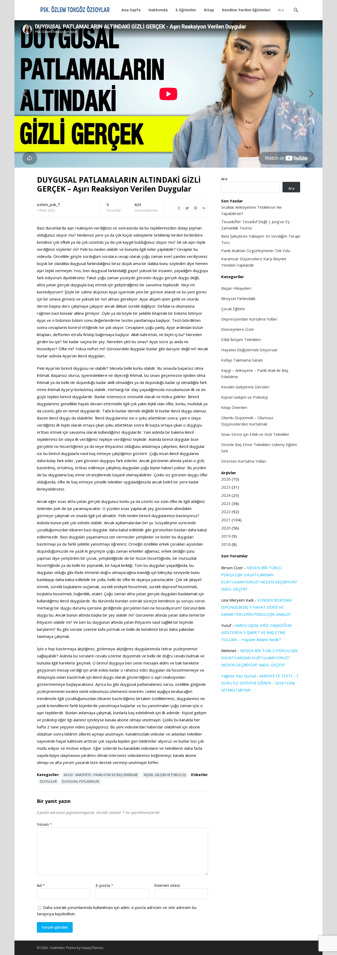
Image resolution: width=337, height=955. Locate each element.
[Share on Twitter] (187, 208)
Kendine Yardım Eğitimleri (246, 9)
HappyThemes (92, 948)
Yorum (44, 824)
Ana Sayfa (131, 9)
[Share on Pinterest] (195, 208)
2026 (226, 479)
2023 (226, 503)
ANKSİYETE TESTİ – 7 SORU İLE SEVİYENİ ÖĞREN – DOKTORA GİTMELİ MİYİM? (260, 683)
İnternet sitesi (167, 885)
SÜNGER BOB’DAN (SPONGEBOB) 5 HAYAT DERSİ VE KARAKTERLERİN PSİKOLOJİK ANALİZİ (256, 607)
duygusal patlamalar (80, 781)
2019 (226, 536)
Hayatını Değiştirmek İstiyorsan (249, 349)
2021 (226, 519)
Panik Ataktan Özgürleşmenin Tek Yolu (255, 250)
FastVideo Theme (63, 948)
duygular (48, 781)
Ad (41, 885)
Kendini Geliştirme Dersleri (245, 386)
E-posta (104, 885)
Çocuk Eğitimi (233, 308)
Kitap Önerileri (234, 407)
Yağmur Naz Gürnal (238, 675)
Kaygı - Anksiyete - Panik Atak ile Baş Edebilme (101, 775)
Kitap (209, 9)
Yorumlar (114, 208)
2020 (226, 528)
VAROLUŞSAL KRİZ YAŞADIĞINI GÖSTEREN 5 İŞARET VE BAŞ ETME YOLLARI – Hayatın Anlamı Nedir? (256, 632)
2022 (226, 511)
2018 (226, 544)
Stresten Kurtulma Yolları (243, 461)
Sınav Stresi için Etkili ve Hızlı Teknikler (255, 434)
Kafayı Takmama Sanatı (242, 360)
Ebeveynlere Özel (237, 329)
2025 (226, 487)
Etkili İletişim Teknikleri (241, 339)
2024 (226, 495)
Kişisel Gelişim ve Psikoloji (165, 775)
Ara (224, 178)
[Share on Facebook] (178, 208)
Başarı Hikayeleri (236, 288)
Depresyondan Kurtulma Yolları (249, 319)
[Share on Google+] (204, 208)
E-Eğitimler (186, 9)
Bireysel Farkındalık (238, 298)
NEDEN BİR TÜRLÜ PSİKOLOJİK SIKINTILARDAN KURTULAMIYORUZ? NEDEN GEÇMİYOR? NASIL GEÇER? (259, 657)
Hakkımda (158, 9)
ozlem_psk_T (48, 204)
